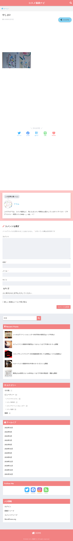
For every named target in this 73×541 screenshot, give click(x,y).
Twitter (27, 493)
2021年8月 (8, 445)
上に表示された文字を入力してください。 (17, 293)
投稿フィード (9, 511)
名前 (4, 262)
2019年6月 (8, 457)
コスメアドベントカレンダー (16, 406)
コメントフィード (11, 515)
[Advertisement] (36, 37)
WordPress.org (10, 519)
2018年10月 (9, 470)
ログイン (8, 506)
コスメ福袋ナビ (37, 3)
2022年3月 (8, 440)
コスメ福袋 (11, 409)
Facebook (33, 493)
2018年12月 (9, 461)
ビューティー (11, 395)
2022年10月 (9, 428)
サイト (4, 280)
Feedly (46, 493)
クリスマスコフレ (13, 398)
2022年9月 (8, 432)
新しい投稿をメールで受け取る (15, 302)
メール (5, 271)
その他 (8, 390)
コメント (5, 236)
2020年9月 (8, 453)
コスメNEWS (11, 402)
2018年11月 (9, 466)
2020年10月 (9, 449)
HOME (38, 533)
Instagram (39, 493)
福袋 (7, 413)
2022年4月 (8, 436)
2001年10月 (9, 474)
